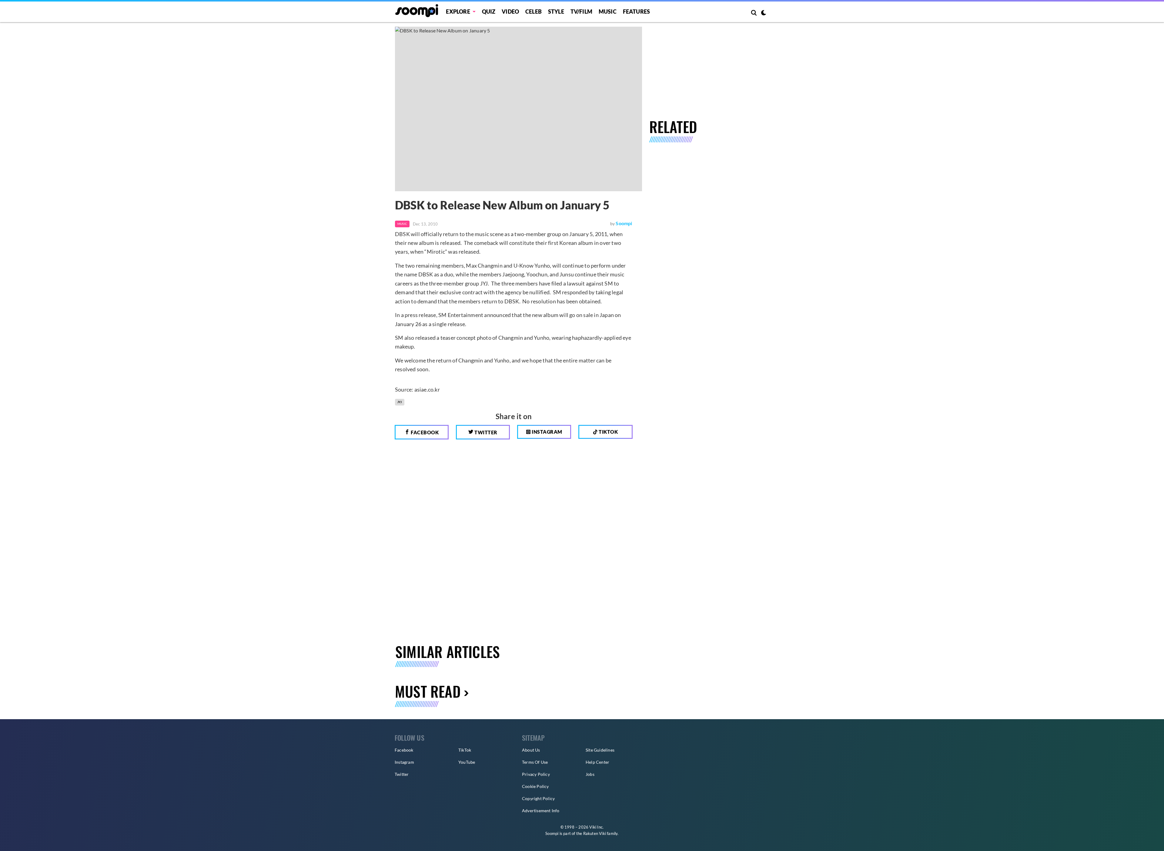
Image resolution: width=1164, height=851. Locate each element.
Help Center (597, 762)
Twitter (485, 432)
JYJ (399, 402)
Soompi (624, 223)
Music (608, 11)
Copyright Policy (538, 798)
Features (636, 11)
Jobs (590, 774)
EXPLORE (458, 11)
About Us (531, 750)
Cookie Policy (535, 786)
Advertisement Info (541, 810)
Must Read (428, 691)
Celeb (533, 11)
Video (510, 11)
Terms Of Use (535, 762)
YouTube (466, 762)
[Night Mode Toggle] (764, 13)
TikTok (464, 750)
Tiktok (608, 432)
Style (556, 11)
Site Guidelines (600, 750)
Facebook (424, 432)
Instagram (546, 432)
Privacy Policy (536, 774)
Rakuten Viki (594, 833)
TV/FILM (581, 11)
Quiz (489, 11)
